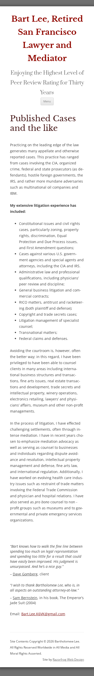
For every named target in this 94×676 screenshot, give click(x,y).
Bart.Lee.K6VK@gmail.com (43, 613)
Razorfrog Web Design (68, 659)
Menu (47, 101)
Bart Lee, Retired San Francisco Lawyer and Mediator (47, 38)
